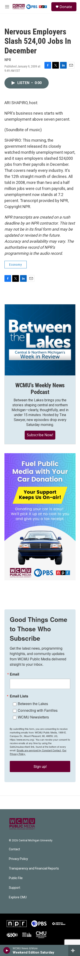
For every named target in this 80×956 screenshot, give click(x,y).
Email (14, 674)
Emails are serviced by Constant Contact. (39, 750)
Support (14, 887)
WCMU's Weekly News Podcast (40, 388)
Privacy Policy (18, 859)
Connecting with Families (38, 710)
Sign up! (40, 766)
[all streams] (74, 950)
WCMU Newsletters (33, 717)
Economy (15, 264)
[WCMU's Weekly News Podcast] (40, 339)
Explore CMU (18, 897)
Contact (14, 849)
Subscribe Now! (40, 434)
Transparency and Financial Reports (34, 868)
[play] (7, 950)
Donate (66, 7)
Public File (16, 878)
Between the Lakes (33, 703)
